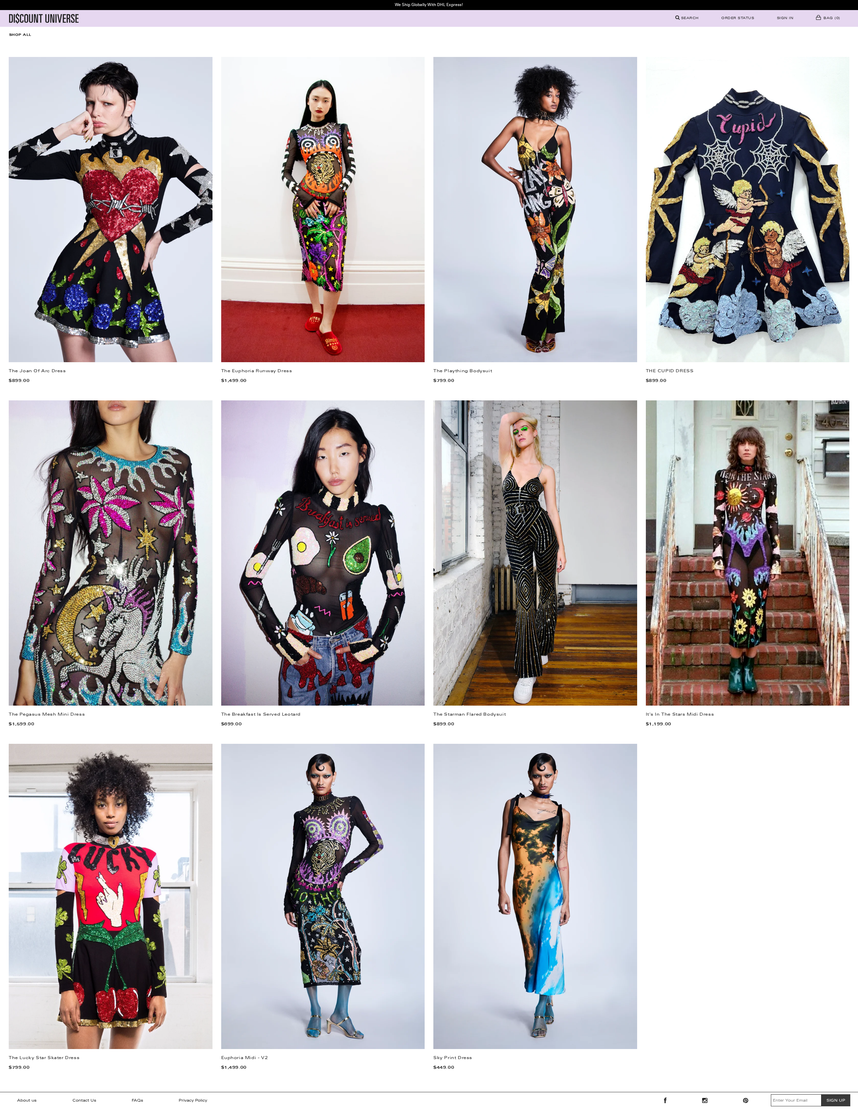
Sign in (785, 18)
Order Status (737, 18)
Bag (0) (831, 18)
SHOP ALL (20, 35)
